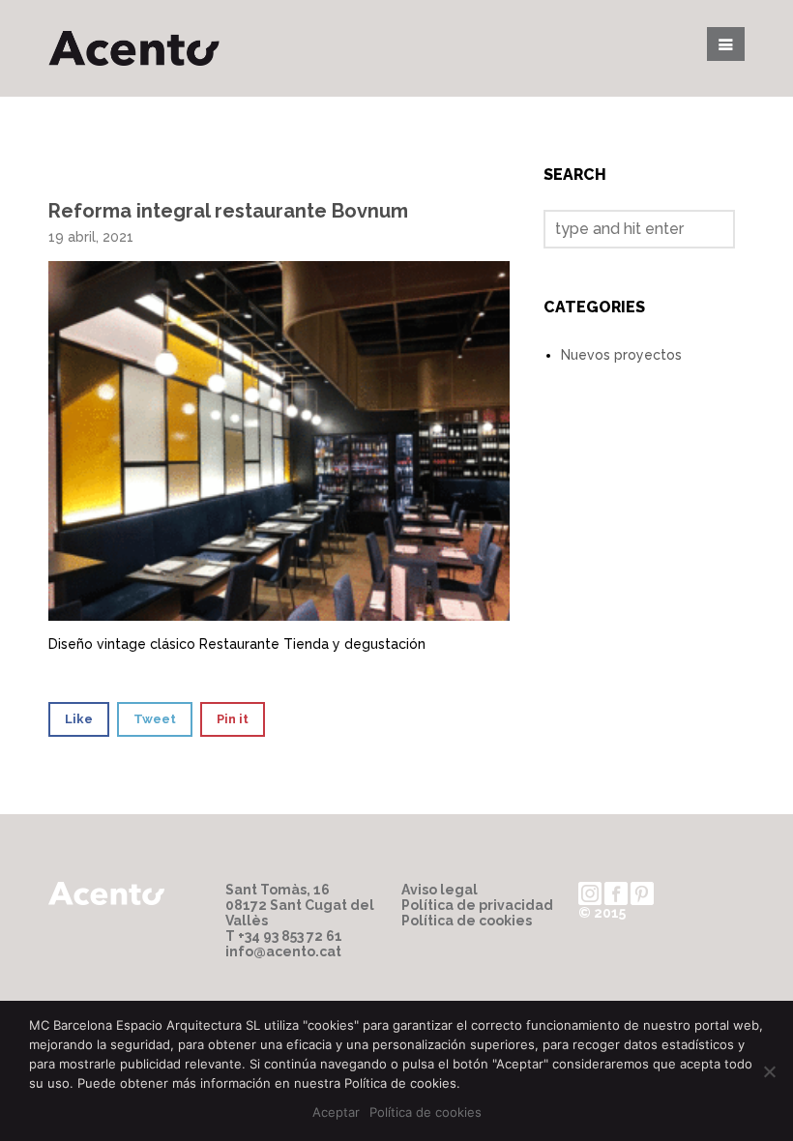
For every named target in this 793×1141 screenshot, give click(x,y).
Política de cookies (466, 920)
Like (79, 719)
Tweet (154, 719)
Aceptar (336, 1112)
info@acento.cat (283, 951)
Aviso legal (439, 889)
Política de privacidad (477, 905)
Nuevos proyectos (621, 355)
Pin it (233, 719)
